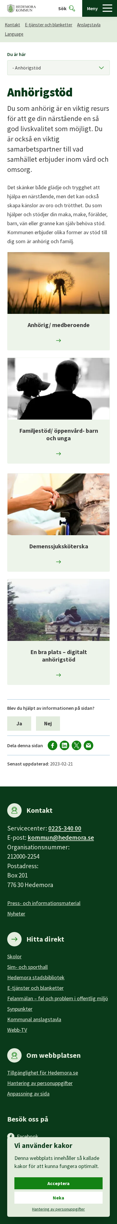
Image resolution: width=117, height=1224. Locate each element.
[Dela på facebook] (52, 745)
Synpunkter (19, 1008)
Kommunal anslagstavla (34, 1019)
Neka (58, 1198)
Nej (48, 723)
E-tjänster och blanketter (48, 25)
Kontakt (12, 25)
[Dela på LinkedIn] (64, 745)
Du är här (16, 54)
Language (14, 34)
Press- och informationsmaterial (43, 903)
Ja (19, 723)
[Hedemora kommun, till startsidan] (21, 8)
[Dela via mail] (88, 745)
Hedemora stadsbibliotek (35, 977)
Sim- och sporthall (27, 966)
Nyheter (16, 913)
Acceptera (58, 1183)
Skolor (14, 956)
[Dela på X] (76, 745)
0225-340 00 (64, 828)
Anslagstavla (88, 25)
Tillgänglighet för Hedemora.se (42, 1072)
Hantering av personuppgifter (40, 1083)
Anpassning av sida (28, 1093)
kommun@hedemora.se (61, 837)
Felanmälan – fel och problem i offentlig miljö (57, 998)
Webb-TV (17, 1029)
